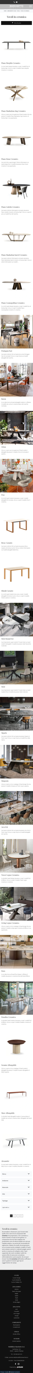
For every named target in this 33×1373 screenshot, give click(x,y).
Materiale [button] (5, 1187)
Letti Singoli (16, 1313)
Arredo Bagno (16, 1302)
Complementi (16, 1327)
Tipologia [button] (5, 1201)
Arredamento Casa (11, 10)
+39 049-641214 (17, 1354)
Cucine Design (16, 1278)
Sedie (16, 1300)
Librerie (17, 1289)
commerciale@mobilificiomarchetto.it (18, 1357)
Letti (16, 1309)
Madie (16, 1293)
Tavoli (18, 10)
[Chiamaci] (14, 2)
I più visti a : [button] (5, 1207)
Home (5, 10)
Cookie (7, 1372)
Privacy (2, 1372)
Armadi (16, 1315)
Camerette (16, 1318)
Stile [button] (3, 1194)
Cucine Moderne (16, 1280)
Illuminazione (16, 1325)
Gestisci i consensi (15, 1372)
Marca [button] (4, 1174)
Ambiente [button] (5, 1180)
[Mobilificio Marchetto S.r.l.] (16, 6)
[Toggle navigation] (30, 6)
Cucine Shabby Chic (16, 1282)
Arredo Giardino (16, 1341)
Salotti (16, 1295)
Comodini (16, 1311)
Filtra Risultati (17, 23)
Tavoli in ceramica (25, 10)
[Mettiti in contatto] (17, 2)
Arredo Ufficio (16, 1334)
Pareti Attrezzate (16, 1291)
